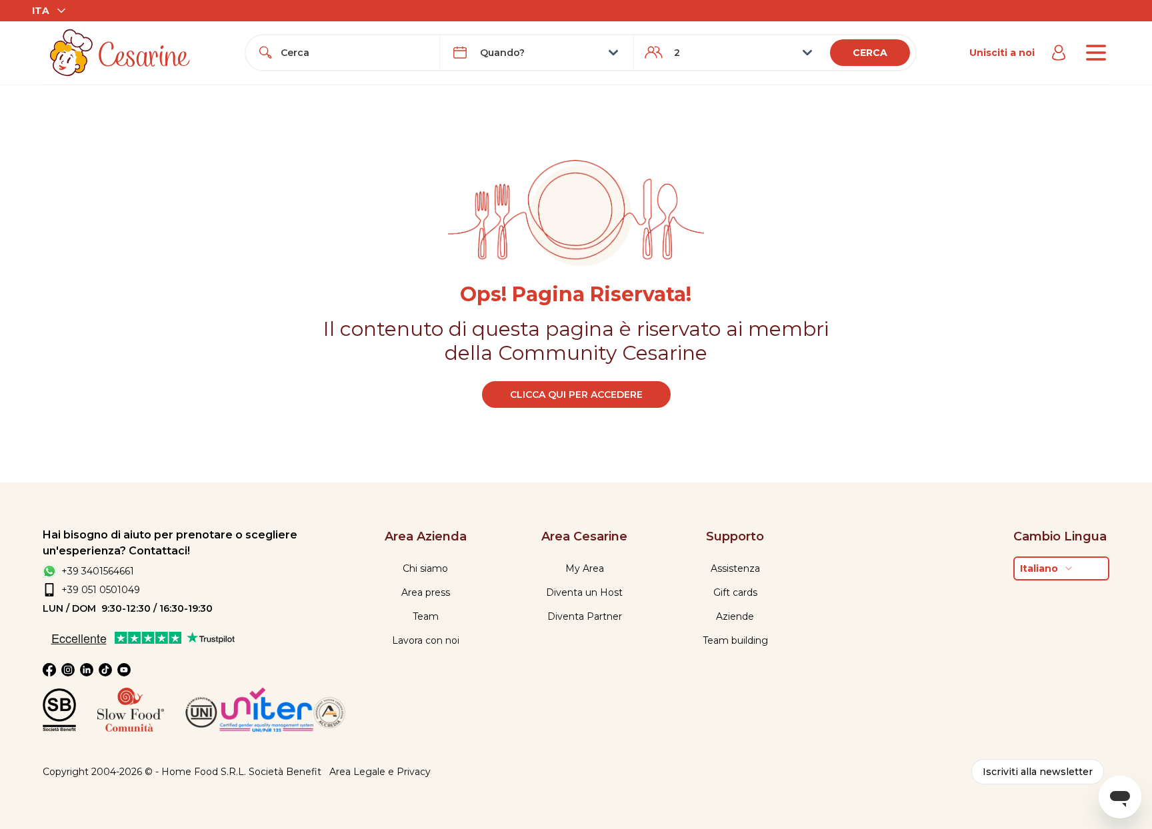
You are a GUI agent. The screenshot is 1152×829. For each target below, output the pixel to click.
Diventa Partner (584, 616)
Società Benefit (285, 772)
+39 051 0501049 (100, 590)
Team (426, 616)
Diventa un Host (584, 592)
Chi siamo (425, 568)
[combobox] (355, 52)
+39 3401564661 (97, 571)
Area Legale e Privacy (380, 772)
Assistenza (735, 568)
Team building (735, 640)
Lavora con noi (425, 640)
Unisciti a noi (1002, 53)
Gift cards (735, 592)
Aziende (735, 616)
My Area (584, 568)
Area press (425, 592)
